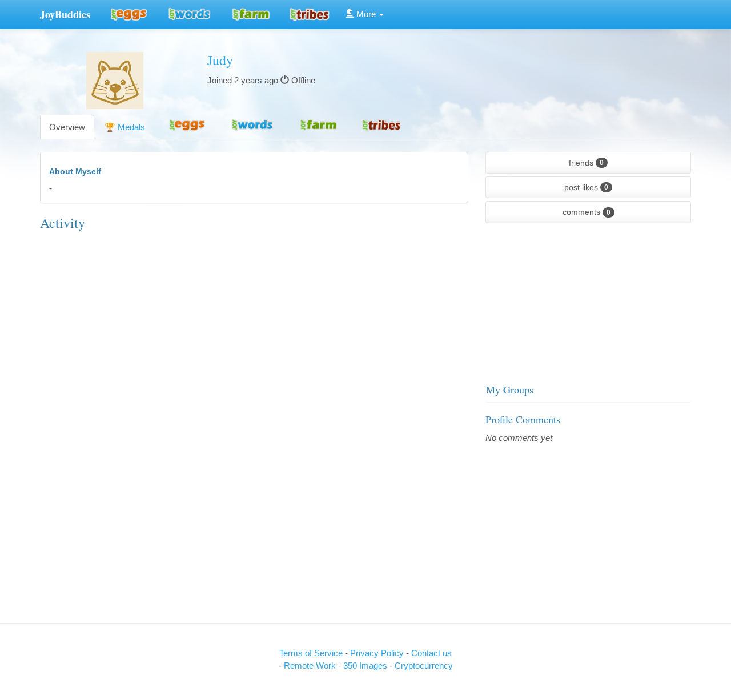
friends (586, 162)
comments (586, 211)
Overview (67, 127)
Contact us (431, 653)
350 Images (366, 665)
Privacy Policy (378, 653)
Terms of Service (311, 653)
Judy (220, 60)
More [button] (366, 14)
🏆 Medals (125, 127)
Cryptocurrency (424, 665)
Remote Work (311, 665)
